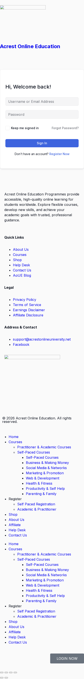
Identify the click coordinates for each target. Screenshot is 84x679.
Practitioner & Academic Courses (44, 447)
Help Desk (17, 530)
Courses (15, 442)
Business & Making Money (47, 462)
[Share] (10, 672)
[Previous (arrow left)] (1, 677)
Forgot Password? (65, 128)
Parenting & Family (41, 494)
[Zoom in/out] (1, 672)
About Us (16, 519)
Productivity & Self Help (45, 488)
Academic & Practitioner (36, 509)
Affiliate (15, 525)
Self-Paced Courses (33, 452)
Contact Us (18, 535)
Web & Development (42, 478)
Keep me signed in (25, 128)
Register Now (59, 154)
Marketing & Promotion (45, 473)
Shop (13, 514)
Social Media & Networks (46, 468)
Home (14, 437)
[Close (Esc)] (15, 672)
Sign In (42, 143)
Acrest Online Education (30, 46)
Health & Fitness (39, 483)
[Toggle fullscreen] (6, 672)
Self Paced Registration (36, 504)
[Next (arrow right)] (6, 677)
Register (15, 499)
